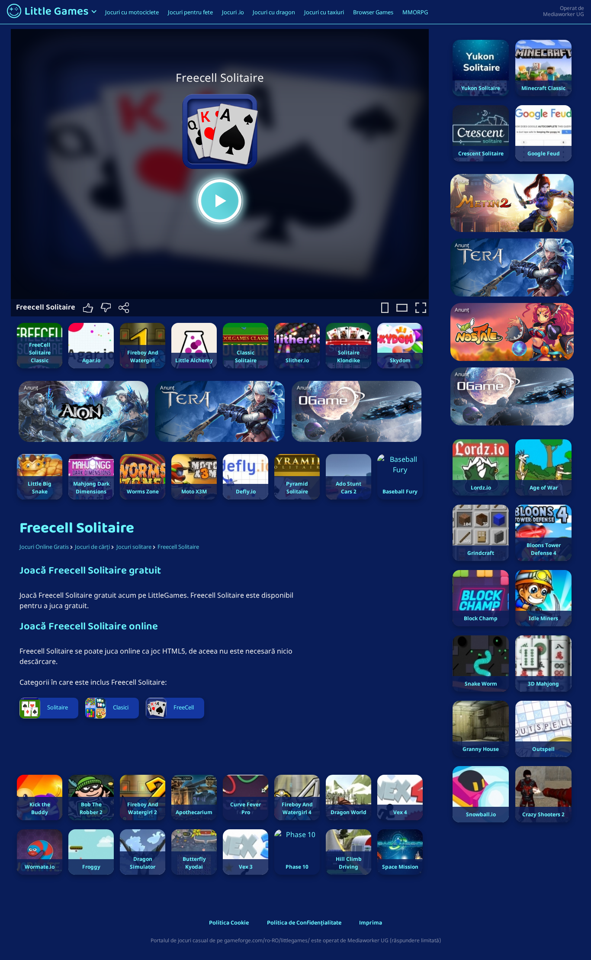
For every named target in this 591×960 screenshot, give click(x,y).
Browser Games (373, 12)
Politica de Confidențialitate (304, 923)
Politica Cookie (229, 923)
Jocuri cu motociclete (132, 12)
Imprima (370, 923)
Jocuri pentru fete (190, 12)
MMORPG (415, 12)
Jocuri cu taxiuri (324, 12)
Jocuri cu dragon (274, 12)
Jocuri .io (233, 12)
